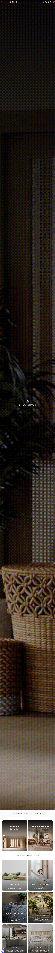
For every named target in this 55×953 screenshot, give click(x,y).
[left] (4, 835)
